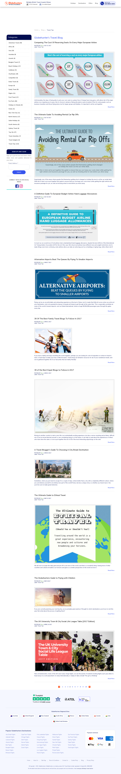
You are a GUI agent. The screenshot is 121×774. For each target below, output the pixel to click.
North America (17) (14, 117)
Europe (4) (12, 85)
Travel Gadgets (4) (14, 140)
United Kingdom (29, 716)
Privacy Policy (90, 760)
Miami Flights (56, 737)
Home (28, 760)
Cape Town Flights (26, 734)
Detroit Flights (25, 745)
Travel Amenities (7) (15, 136)
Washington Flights (73, 747)
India (109, 716)
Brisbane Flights (10, 753)
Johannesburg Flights (42, 742)
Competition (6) (13, 78)
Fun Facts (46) (13, 101)
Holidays (75, 4)
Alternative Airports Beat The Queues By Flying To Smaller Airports (63, 259)
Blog (96, 4)
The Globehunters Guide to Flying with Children (54, 578)
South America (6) (14, 124)
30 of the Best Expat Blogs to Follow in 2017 (54, 370)
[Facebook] (17, 186)
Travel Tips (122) (14, 144)
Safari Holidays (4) (14, 120)
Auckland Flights (10, 740)
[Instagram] (21, 186)
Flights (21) (12, 93)
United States (85, 716)
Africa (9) (11, 47)
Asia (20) (11, 50)
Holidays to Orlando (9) (15, 105)
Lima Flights (40, 747)
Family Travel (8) (13, 89)
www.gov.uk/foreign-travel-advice (85, 768)
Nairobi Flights (56, 740)
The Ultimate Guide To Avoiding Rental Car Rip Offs (56, 114)
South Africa (59, 716)
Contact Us (65, 760)
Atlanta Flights (10, 742)
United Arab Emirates (62, 721)
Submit (19, 172)
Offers (92, 4)
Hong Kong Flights (42, 740)
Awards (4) (12, 58)
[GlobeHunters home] (13, 4)
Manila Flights (41, 753)
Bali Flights (9, 745)
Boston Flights (9, 750)
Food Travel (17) (13, 97)
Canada (98, 716)
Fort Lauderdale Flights (43, 734)
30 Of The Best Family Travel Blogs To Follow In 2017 (57, 318)
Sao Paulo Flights (72, 737)
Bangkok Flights (10, 747)
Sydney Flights (72, 740)
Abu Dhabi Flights (10, 734)
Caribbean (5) (13, 70)
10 (86, 687)
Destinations (84, 4)
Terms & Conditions (54, 760)
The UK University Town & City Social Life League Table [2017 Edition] (64, 621)
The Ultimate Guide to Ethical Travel (50, 495)
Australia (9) (12, 54)
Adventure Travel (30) (15, 43)
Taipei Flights (71, 742)
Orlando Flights (56, 745)
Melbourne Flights (57, 734)
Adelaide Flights (10, 737)
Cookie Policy (74, 760)
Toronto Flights (72, 745)
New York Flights (56, 742)
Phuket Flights (56, 750)
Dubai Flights (24, 747)
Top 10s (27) (12, 132)
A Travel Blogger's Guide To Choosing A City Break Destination (61, 450)
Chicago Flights (25, 737)
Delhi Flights (24, 740)
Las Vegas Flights (41, 745)
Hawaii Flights (41, 737)
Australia (15, 716)
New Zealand (45, 716)
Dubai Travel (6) (13, 82)
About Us (35, 760)
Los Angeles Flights (42, 750)
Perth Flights (55, 747)
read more (111, 107)
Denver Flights (25, 742)
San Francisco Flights (73, 734)
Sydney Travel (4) (14, 128)
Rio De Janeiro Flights (58, 753)
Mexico (72, 716)
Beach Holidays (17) (15, 66)
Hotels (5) (12, 109)
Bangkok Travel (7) (14, 62)
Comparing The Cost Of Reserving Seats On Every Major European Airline (65, 42)
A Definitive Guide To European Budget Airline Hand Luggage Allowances (65, 194)
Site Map (43, 760)
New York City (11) (14, 113)
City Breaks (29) (13, 74)
